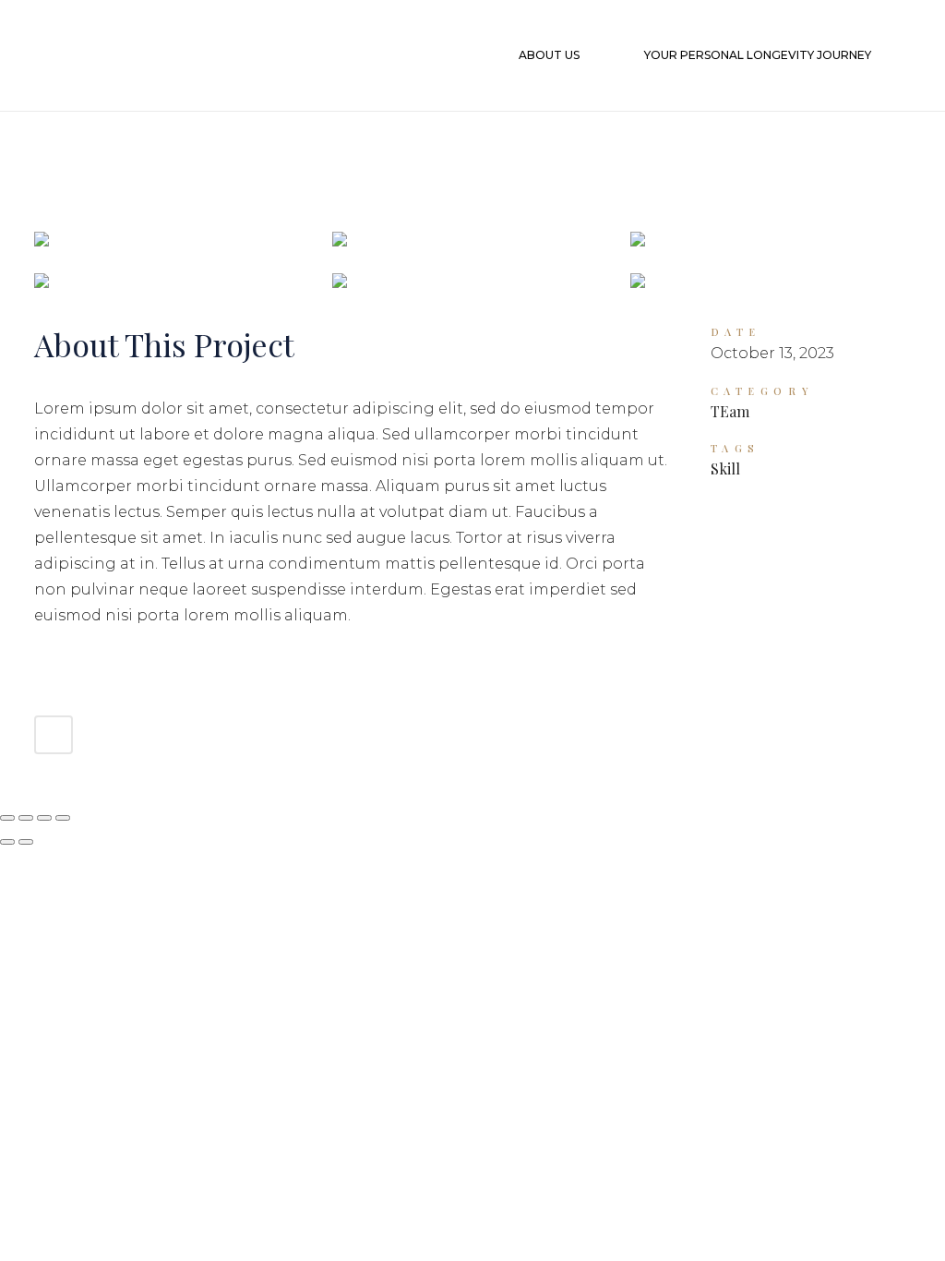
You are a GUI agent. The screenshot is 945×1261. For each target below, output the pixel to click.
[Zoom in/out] (7, 818)
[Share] (44, 818)
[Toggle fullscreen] (25, 818)
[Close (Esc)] (62, 818)
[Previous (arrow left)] (7, 842)
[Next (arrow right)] (25, 842)
